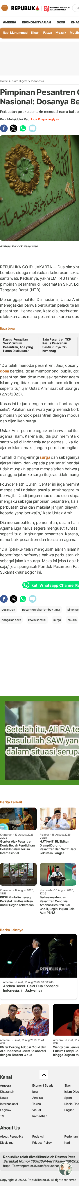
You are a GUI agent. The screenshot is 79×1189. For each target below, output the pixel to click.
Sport (68, 1097)
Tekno (36, 1104)
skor (61, 22)
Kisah (35, 32)
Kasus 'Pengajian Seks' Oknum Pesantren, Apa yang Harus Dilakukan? (18, 345)
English (69, 1110)
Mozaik (61, 32)
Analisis (37, 1097)
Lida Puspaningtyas (45, 119)
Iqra (35, 1091)
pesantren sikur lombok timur (41, 609)
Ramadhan (39, 1116)
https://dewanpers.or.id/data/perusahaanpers (35, 1166)
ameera (9, 22)
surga (45, 457)
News (4, 1097)
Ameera (5, 1085)
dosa (5, 371)
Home (4, 81)
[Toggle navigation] (4, 7)
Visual (36, 1110)
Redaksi (38, 1136)
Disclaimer (7, 1142)
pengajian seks (11, 620)
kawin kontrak (37, 620)
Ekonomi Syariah (36, 22)
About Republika (11, 1136)
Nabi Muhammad (15, 32)
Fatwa (47, 32)
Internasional (9, 1104)
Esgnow (5, 1110)
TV (2, 1116)
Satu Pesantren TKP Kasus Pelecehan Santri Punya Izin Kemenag (56, 345)
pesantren (8, 609)
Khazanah (7, 1091)
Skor (67, 1085)
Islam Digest (19, 81)
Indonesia (37, 81)
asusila (72, 620)
